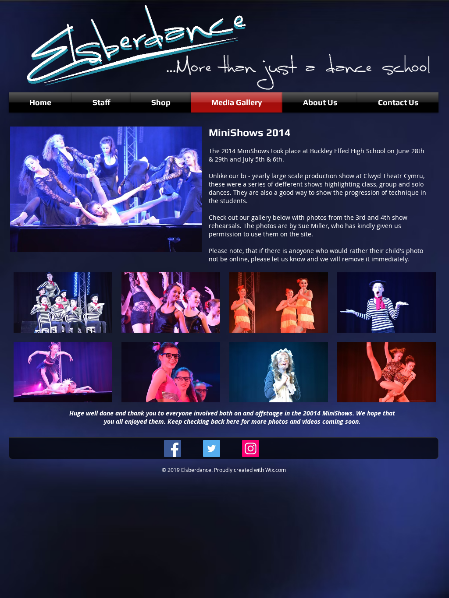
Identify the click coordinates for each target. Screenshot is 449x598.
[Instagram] (250, 448)
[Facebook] (172, 448)
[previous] (29, 342)
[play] (417, 394)
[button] (63, 302)
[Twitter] (211, 448)
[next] (420, 342)
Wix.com (275, 469)
